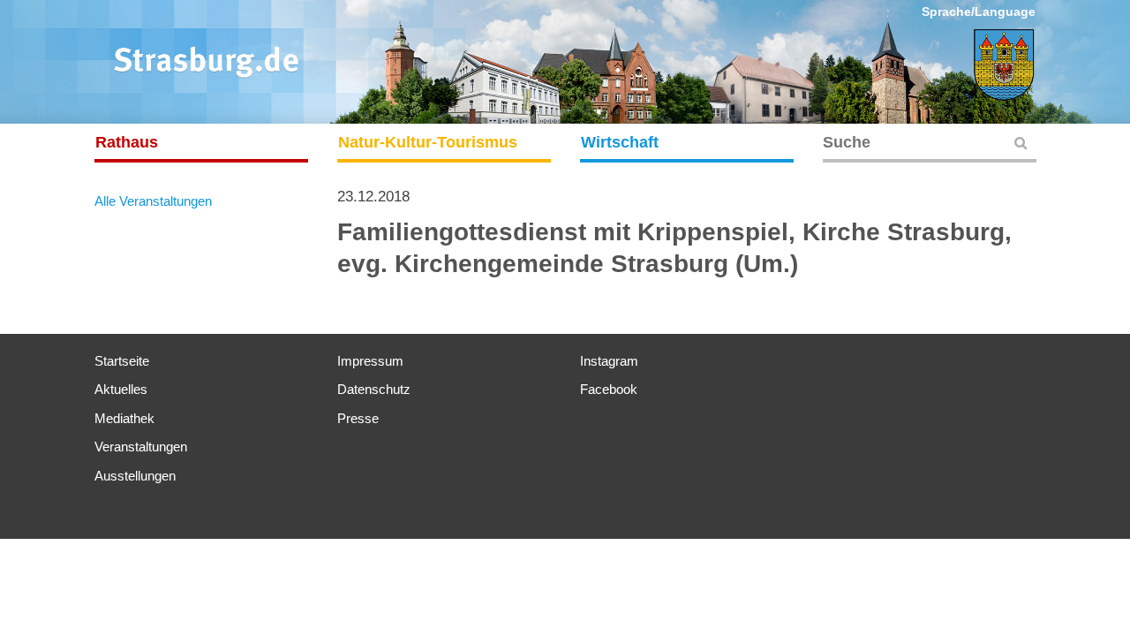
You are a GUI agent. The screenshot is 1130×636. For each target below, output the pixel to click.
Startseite (121, 360)
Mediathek (124, 418)
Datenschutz (374, 389)
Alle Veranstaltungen (153, 200)
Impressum (370, 360)
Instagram (609, 360)
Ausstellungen (135, 475)
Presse (358, 418)
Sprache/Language (979, 11)
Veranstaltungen (140, 446)
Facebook (608, 389)
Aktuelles (120, 389)
